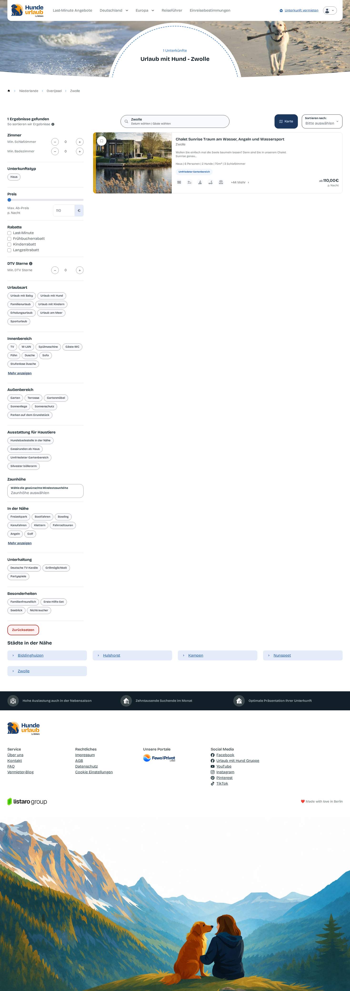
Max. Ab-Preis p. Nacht (18, 210)
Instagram (225, 772)
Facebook (225, 755)
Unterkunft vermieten (301, 10)
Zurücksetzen (23, 630)
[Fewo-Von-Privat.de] (175, 758)
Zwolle (24, 671)
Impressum (85, 755)
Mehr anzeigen (20, 373)
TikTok (222, 783)
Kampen (195, 655)
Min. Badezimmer (21, 151)
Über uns (15, 755)
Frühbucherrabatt (29, 238)
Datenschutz (86, 766)
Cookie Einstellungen (94, 772)
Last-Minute (23, 233)
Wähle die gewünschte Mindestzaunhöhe (39, 488)
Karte (289, 121)
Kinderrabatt (24, 244)
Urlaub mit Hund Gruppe (237, 760)
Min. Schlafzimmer (21, 142)
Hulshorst (111, 655)
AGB (79, 760)
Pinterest (224, 777)
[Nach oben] (339, 980)
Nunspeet (282, 655)
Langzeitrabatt (26, 250)
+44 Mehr (238, 182)
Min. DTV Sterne (19, 270)
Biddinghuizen (31, 655)
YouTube (223, 766)
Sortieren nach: (315, 118)
